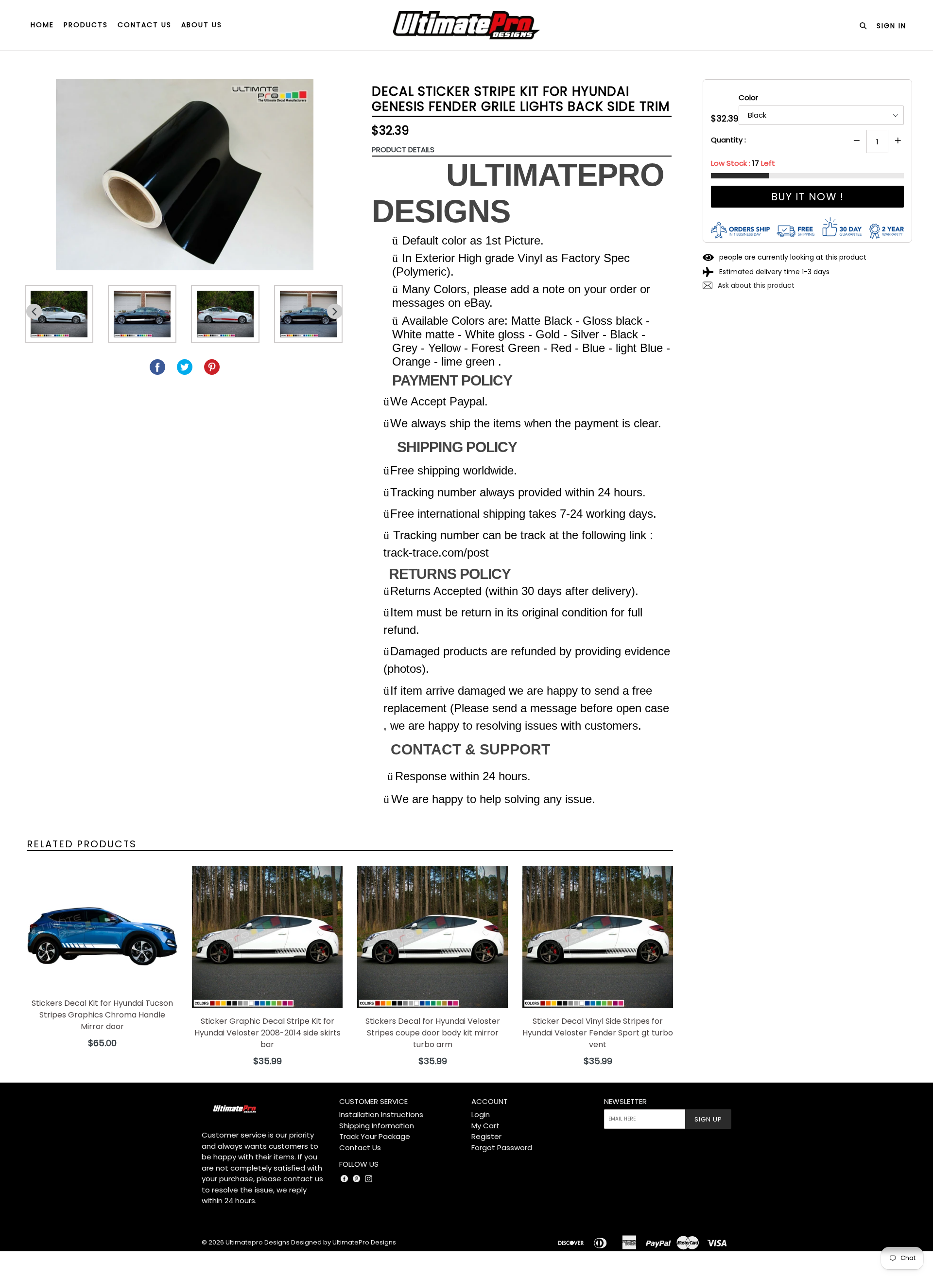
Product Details (403, 149)
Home (42, 25)
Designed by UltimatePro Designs (343, 1242)
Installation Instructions (381, 1114)
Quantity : (728, 140)
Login (480, 1114)
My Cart (485, 1126)
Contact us (145, 25)
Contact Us (360, 1147)
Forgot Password (501, 1147)
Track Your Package (374, 1136)
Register (486, 1136)
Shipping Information (376, 1126)
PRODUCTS (86, 25)
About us (201, 25)
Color (748, 97)
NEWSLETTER (625, 1101)
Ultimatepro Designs (257, 1242)
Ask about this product (755, 285)
